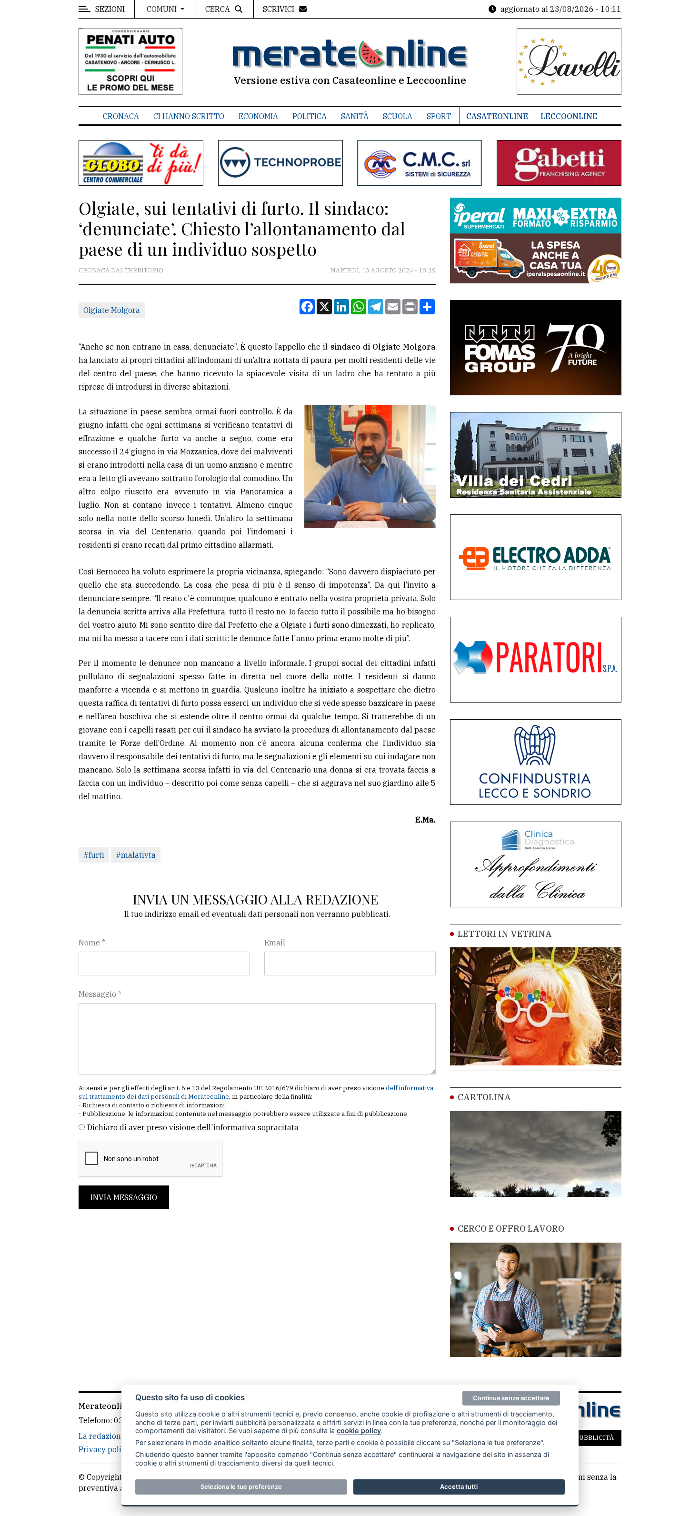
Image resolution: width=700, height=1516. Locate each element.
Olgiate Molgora (111, 310)
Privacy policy (104, 1449)
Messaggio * (100, 994)
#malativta (136, 855)
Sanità (355, 116)
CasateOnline (497, 116)
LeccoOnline (569, 116)
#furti (93, 855)
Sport (439, 116)
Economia (258, 116)
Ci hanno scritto (188, 116)
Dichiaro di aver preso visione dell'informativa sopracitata (193, 1127)
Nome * (92, 942)
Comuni (163, 9)
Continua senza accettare (511, 1398)
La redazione (102, 1436)
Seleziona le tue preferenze (241, 1486)
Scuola (397, 116)
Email (274, 942)
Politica (309, 116)
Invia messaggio (123, 1197)
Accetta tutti (459, 1486)
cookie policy (359, 1430)
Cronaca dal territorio (121, 270)
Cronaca (121, 116)
